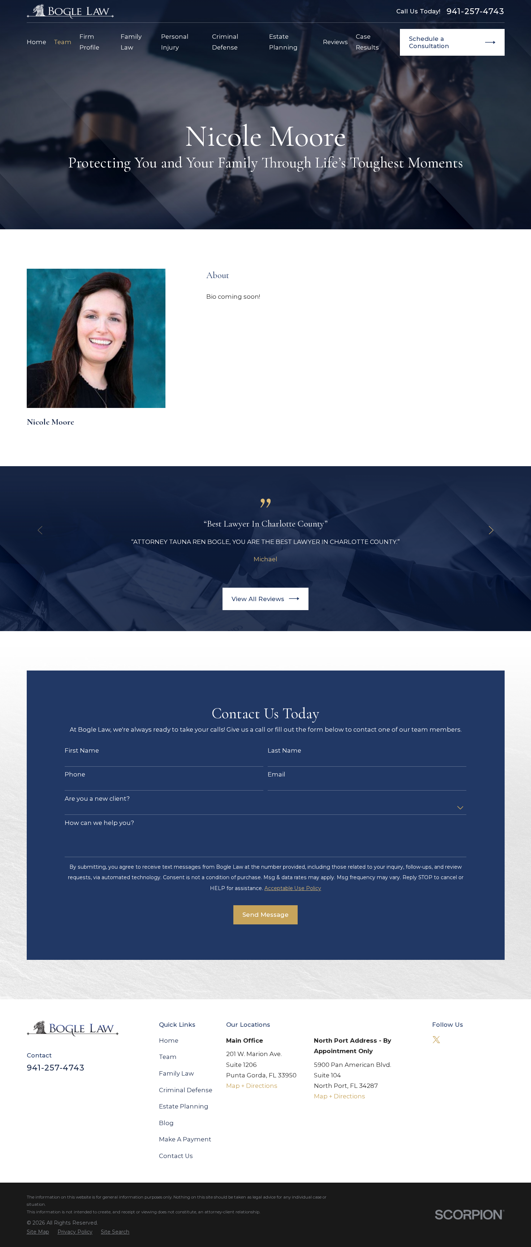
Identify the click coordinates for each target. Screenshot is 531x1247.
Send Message (265, 914)
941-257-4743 (475, 11)
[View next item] (491, 530)
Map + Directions (251, 1085)
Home (168, 1040)
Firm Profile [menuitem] (89, 42)
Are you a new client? (97, 798)
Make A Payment (185, 1139)
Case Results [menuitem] (367, 42)
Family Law (176, 1073)
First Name (82, 750)
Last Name (284, 750)
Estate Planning (183, 1106)
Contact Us (176, 1155)
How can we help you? (99, 822)
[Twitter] (436, 1039)
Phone (75, 774)
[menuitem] (38, 1231)
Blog (166, 1123)
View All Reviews (258, 599)
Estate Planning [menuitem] (283, 42)
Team (168, 1056)
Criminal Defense (185, 1090)
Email (276, 774)
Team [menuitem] (63, 42)
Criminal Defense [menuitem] (225, 42)
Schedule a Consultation (429, 42)
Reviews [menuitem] (335, 42)
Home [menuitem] (36, 42)
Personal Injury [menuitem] (175, 42)
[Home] (70, 11)
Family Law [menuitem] (131, 42)
